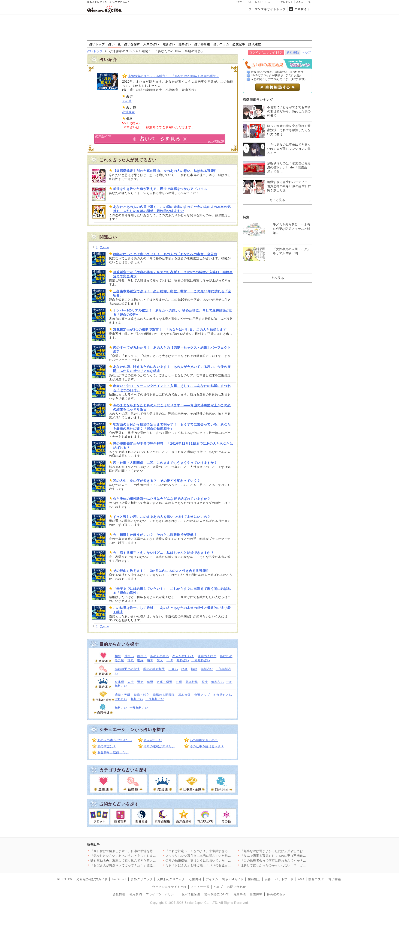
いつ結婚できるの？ (204, 740)
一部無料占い (200, 660)
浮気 (130, 660)
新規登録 (293, 52)
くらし (249, 2)
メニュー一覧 (303, 2)
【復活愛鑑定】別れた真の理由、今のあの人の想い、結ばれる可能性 (165, 171)
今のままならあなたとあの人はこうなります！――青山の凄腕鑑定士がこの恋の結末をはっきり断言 (172, 407)
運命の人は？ (207, 656)
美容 (268, 879)
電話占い (169, 44)
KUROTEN (64, 879)
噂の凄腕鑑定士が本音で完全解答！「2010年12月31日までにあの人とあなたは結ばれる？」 (173, 445)
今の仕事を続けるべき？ (207, 746)
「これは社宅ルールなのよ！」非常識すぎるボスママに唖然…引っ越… (216, 851)
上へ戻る (277, 278)
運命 (140, 682)
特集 (246, 217)
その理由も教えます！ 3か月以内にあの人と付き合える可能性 (161, 570)
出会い (173, 669)
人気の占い (151, 44)
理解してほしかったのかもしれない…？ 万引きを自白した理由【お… (291, 865)
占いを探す (132, 44)
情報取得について (216, 894)
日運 (179, 682)
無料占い (184, 44)
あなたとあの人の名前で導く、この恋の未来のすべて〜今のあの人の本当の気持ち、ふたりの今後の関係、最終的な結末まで (172, 209)
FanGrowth (119, 879)
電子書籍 (334, 879)
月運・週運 (164, 682)
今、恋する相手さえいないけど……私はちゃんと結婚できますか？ (163, 552)
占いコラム (221, 44)
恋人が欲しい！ (183, 656)
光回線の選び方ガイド (92, 879)
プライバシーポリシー (161, 894)
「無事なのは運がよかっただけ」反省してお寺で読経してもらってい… (291, 851)
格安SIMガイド (233, 879)
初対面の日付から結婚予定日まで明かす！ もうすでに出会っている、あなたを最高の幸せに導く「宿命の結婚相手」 (172, 426)
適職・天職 (122, 695)
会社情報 (119, 894)
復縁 (140, 660)
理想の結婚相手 (154, 669)
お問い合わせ (236, 887)
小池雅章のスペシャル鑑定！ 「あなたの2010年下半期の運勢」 (173, 76)
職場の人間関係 (164, 695)
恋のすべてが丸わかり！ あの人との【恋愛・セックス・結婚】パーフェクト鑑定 (172, 349)
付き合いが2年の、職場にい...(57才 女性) (278, 72)
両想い (142, 656)
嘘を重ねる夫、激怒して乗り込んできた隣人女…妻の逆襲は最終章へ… (140, 860)
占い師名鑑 (202, 44)
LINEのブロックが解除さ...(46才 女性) (276, 75)
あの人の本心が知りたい (114, 740)
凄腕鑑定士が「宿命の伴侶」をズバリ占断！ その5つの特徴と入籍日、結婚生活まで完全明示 (173, 274)
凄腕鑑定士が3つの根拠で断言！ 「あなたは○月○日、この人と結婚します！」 (173, 329)
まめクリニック (142, 879)
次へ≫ (104, 247)
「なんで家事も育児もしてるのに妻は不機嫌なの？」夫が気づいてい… (291, 855)
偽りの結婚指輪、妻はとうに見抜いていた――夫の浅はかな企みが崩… (216, 860)
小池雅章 (128, 112)
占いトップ (97, 44)
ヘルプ (306, 52)
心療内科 (195, 879)
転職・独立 (141, 695)
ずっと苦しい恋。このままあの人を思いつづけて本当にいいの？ (162, 516)
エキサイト (302, 9)
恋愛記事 (239, 44)
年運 (150, 682)
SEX (169, 660)
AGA (301, 879)
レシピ (259, 2)
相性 (118, 656)
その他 (127, 101)
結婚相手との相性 (127, 669)
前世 (205, 682)
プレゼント (287, 2)
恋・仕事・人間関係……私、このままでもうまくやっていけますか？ (165, 462)
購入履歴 (254, 44)
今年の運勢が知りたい (159, 746)
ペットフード (284, 879)
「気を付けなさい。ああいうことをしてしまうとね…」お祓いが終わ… (140, 855)
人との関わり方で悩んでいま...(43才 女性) (278, 79)
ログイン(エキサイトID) (266, 52)
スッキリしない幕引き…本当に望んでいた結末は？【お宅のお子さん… (216, 855)
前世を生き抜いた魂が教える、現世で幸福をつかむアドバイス (160, 189)
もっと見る (277, 200)
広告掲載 (256, 894)
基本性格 (192, 682)
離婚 (194, 669)
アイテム (212, 879)
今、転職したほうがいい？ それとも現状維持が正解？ (155, 534)
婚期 (184, 669)
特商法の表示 (276, 894)
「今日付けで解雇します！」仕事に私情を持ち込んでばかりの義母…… (140, 851)
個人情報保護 (190, 894)
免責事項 (239, 894)
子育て (238, 2)
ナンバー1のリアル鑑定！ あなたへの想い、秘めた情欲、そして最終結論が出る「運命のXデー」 (173, 312)
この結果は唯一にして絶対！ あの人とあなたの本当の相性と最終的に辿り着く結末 (172, 610)
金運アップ (202, 695)
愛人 (160, 660)
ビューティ (271, 2)
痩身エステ (316, 879)
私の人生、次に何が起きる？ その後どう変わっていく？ (157, 480)
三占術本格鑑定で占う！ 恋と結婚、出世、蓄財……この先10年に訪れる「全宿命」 (172, 293)
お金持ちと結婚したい (113, 752)
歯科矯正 (254, 879)
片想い (129, 656)
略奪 (150, 660)
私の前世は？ (106, 746)
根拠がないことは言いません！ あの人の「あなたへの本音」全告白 (165, 254)
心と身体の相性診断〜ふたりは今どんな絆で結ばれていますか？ (162, 498)
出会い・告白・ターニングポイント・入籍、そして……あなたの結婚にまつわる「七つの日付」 (172, 388)
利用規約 (135, 894)
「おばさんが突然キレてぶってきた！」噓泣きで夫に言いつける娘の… (140, 865)
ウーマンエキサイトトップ (267, 9)
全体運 (119, 682)
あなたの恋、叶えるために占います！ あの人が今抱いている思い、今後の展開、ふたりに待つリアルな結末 (172, 369)
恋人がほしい (153, 740)
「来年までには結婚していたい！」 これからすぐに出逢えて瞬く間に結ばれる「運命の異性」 (172, 591)
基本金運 (184, 695)
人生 (130, 682)
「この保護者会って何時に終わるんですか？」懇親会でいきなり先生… (291, 860)
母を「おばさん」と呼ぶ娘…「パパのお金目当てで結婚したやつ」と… (216, 865)
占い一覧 (114, 44)
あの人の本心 (159, 656)
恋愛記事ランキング (258, 100)
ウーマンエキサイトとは (169, 887)
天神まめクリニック (171, 879)
